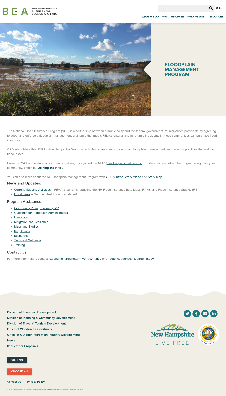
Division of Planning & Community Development (41, 318)
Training (19, 245)
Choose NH (19, 371)
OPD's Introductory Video (123, 177)
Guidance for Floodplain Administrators (41, 213)
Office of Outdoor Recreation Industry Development (43, 335)
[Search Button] (211, 8)
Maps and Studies (26, 226)
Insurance (21, 217)
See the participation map (124, 163)
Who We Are (195, 16)
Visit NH (17, 360)
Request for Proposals (22, 346)
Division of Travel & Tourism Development (36, 323)
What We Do (150, 16)
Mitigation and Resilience (31, 222)
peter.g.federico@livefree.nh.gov (131, 259)
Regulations (22, 231)
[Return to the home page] (30, 11)
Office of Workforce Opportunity (29, 329)
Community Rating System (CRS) (36, 208)
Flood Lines (22, 194)
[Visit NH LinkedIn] (214, 314)
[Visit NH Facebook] (196, 314)
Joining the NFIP (50, 168)
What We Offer (173, 16)
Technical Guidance (27, 240)
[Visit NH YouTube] (187, 314)
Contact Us (14, 381)
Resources (215, 16)
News (11, 340)
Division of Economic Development (31, 312)
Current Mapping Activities (32, 190)
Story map (155, 177)
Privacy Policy (36, 381)
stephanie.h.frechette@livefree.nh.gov (75, 259)
